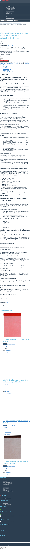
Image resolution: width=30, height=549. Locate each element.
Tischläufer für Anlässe (10, 9)
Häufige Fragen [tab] (6, 70)
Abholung (5, 485)
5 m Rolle (27, 63)
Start (1, 23)
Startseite (5, 3)
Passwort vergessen (10, 18)
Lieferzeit (5, 481)
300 (7, 302)
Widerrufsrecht (6, 487)
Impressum (5, 492)
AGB (4, 489)
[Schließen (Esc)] (5, 547)
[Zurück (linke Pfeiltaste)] (0, 548)
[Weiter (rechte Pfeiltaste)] (2, 548)
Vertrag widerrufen (7, 498)
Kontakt (4, 14)
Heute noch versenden (7, 482)
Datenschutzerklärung (7, 490)
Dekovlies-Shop (6, 5)
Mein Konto (5, 15)
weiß (7, 305)
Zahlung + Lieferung (7, 483)
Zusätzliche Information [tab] (8, 71)
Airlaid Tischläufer (10, 11)
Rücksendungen (6, 488)
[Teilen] (3, 547)
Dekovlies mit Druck (17, 23)
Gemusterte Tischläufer (10, 8)
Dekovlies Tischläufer (7, 23)
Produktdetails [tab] (6, 67)
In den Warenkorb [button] (7, 352)
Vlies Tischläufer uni (10, 6)
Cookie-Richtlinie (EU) (8, 491)
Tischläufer (26, 62)
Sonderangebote (9, 13)
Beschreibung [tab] (5, 66)
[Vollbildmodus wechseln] (2, 547)
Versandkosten (10, 45)
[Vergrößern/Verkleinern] (0, 547)
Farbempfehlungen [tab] (7, 69)
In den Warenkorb (4, 60)
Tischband (8, 12)
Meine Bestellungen (10, 16)
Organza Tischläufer (10, 7)
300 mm (4, 64)
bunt (1, 64)
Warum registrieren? (7, 504)
